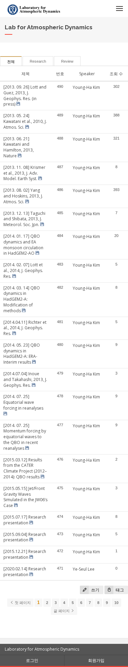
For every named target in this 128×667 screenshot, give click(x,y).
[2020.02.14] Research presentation (24, 571)
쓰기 (94, 590)
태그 (119, 590)
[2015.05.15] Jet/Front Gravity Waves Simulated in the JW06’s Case (25, 497)
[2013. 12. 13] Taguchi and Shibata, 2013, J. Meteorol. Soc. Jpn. (24, 219)
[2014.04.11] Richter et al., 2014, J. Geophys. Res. (24, 328)
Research (38, 61)
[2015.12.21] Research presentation (24, 554)
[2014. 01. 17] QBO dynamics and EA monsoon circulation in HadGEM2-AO (23, 244)
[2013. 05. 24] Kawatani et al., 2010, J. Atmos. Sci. (25, 121)
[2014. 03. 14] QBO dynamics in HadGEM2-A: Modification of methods (21, 299)
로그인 (32, 660)
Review (67, 61)
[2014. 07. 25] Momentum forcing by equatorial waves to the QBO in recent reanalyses (24, 437)
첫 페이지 (22, 603)
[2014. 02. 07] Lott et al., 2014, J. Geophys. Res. (23, 270)
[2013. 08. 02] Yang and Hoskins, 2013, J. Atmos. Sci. (23, 196)
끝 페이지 (62, 611)
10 (116, 603)
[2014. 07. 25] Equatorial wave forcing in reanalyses (23, 402)
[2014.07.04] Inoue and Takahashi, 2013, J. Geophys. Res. (25, 379)
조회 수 (116, 74)
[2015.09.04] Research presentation (24, 537)
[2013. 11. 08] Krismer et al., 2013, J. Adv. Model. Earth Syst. (24, 173)
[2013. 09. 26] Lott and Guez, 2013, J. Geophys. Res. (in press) (24, 95)
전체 (11, 62)
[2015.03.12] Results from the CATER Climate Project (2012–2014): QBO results (25, 468)
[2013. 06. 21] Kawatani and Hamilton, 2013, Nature (18, 147)
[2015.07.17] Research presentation (24, 520)
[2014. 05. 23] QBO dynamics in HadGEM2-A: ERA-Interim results (21, 353)
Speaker (87, 74)
